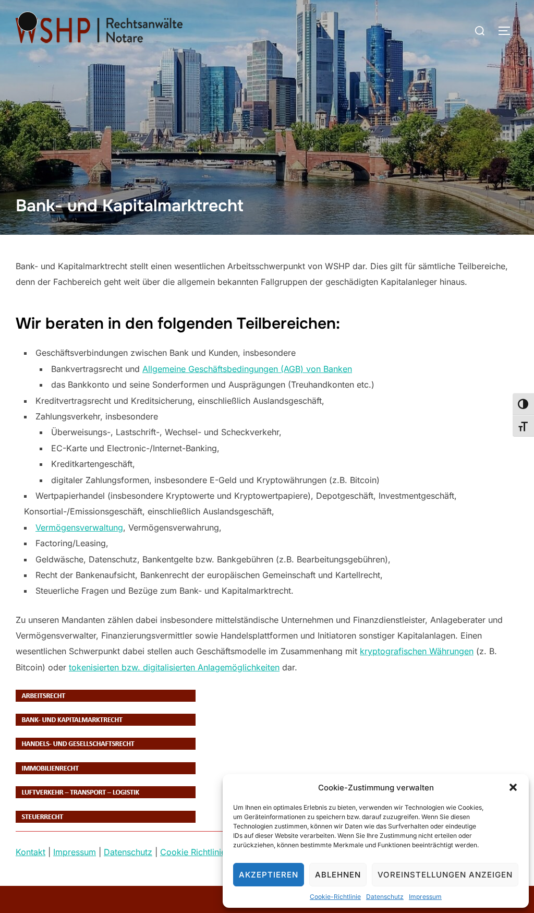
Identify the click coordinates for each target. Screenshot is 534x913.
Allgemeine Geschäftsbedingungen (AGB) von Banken (247, 369)
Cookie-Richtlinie (335, 896)
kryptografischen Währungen (417, 651)
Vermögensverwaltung (79, 527)
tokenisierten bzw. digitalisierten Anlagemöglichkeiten (174, 667)
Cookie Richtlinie (193, 852)
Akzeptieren (268, 875)
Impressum (425, 896)
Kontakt (30, 852)
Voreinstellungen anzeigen (445, 875)
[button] (513, 787)
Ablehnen (338, 875)
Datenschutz (385, 896)
